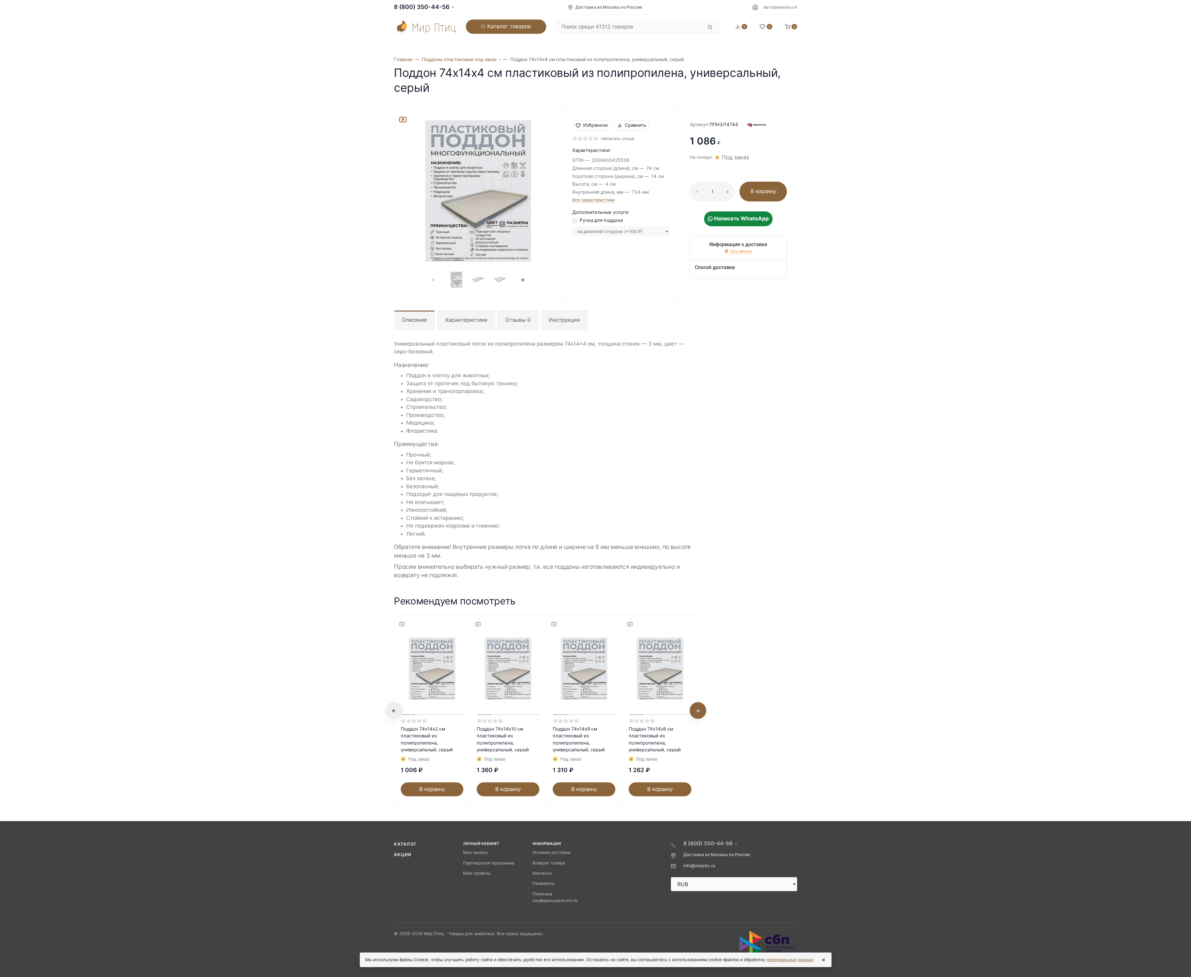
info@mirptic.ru (699, 865)
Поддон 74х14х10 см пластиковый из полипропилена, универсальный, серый (503, 739)
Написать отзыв (617, 138)
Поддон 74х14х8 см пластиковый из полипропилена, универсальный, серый (655, 739)
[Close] (823, 960)
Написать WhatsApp (741, 218)
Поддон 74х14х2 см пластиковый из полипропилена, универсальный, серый (427, 739)
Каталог (405, 844)
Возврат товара (549, 862)
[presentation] (434, 280)
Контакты (542, 873)
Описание (414, 320)
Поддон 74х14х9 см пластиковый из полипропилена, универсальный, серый (579, 739)
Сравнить (635, 125)
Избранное (595, 125)
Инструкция (564, 320)
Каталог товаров (509, 26)
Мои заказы (475, 852)
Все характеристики (593, 199)
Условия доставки (552, 852)
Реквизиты (544, 883)
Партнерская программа (488, 862)
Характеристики (466, 320)
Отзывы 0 (518, 320)
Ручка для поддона (601, 220)
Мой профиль (477, 873)
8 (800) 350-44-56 (421, 7)
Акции (403, 854)
